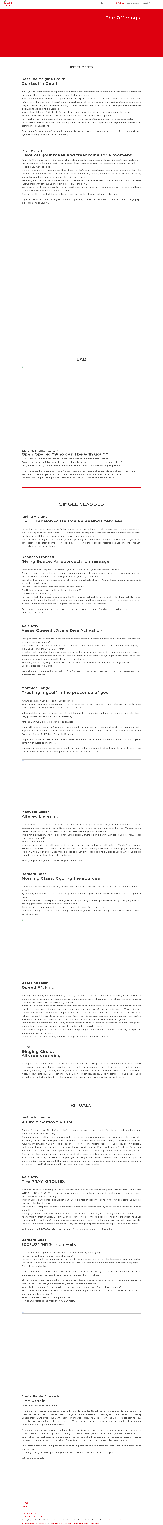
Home (103, 3)
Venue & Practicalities (150, 3)
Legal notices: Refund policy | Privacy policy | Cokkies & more (74, 1523)
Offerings (120, 3)
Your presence (133, 3)
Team (110, 3)
